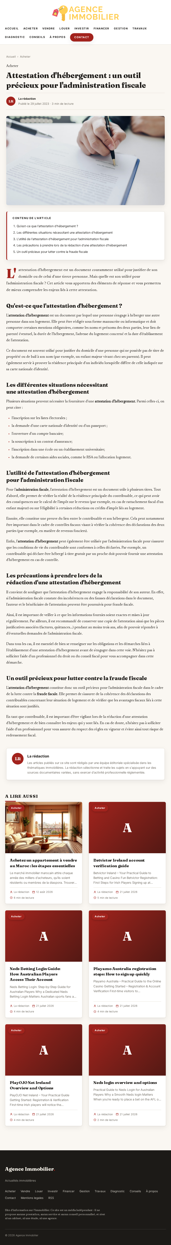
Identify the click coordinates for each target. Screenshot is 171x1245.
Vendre (48, 28)
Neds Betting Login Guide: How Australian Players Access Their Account (35, 974)
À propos (57, 37)
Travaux (139, 28)
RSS (51, 1198)
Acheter (30, 28)
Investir (81, 28)
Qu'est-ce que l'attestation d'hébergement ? (47, 226)
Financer (101, 28)
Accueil (12, 28)
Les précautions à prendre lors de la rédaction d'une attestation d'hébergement (72, 245)
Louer (64, 28)
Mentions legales (32, 1198)
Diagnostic (15, 37)
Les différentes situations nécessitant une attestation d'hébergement (65, 232)
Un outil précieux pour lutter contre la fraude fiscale (52, 252)
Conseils (37, 37)
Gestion (121, 28)
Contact (81, 37)
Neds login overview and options (125, 1082)
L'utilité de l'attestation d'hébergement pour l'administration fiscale (63, 239)
